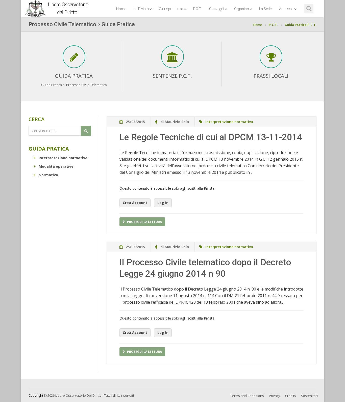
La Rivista (141, 9)
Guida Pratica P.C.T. (300, 25)
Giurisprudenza (171, 9)
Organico (241, 9)
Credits (290, 395)
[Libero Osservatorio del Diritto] (57, 6)
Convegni (216, 9)
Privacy (274, 395)
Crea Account (135, 202)
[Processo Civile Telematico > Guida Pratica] (74, 59)
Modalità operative (56, 166)
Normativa (48, 175)
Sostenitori (309, 395)
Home (121, 9)
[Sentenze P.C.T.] (172, 59)
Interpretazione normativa (63, 157)
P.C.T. (197, 9)
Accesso (286, 9)
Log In (162, 202)
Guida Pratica (49, 148)
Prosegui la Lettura (144, 222)
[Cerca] (86, 131)
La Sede (265, 9)
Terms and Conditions (247, 395)
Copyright (36, 395)
